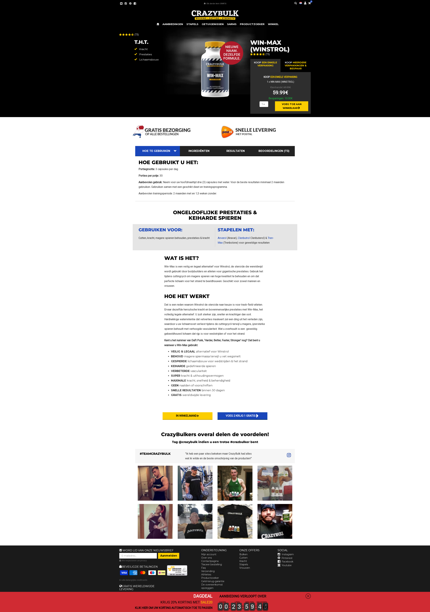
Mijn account (208, 554)
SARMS (231, 24)
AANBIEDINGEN (172, 24)
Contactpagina (210, 561)
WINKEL (273, 24)
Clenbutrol (244, 238)
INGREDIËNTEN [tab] (198, 151)
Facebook (287, 561)
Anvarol (222, 238)
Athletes (206, 574)
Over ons (206, 557)
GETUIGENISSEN (213, 24)
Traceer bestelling (211, 564)
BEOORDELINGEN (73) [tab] (274, 151)
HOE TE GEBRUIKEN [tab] (156, 151)
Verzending (208, 571)
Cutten (243, 557)
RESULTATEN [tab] (235, 151)
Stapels (243, 564)
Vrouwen (244, 567)
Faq (203, 567)
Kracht (243, 561)
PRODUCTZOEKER (252, 24)
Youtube (287, 565)
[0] (309, 3)
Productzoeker (210, 577)
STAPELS (192, 24)
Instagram (288, 554)
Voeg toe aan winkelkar (292, 106)
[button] (126, 34)
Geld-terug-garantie (212, 581)
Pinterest (287, 558)
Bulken (243, 554)
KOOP (265, 64)
